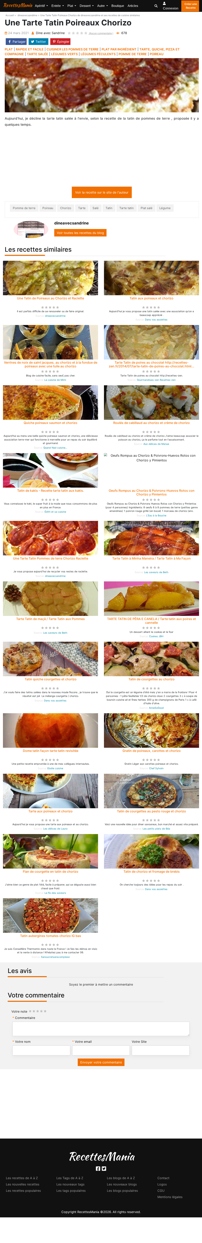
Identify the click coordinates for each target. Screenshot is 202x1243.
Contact (163, 1179)
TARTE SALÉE (37, 54)
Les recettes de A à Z (22, 1179)
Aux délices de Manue (156, 444)
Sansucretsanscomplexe (55, 957)
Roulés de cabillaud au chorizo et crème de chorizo (151, 424)
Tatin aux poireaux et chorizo (151, 299)
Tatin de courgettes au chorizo (151, 680)
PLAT (9, 49)
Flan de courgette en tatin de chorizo (50, 872)
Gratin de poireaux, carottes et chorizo (152, 751)
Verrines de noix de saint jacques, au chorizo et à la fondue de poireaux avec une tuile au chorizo (50, 365)
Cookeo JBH (156, 637)
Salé (96, 209)
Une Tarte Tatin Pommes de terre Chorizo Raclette (50, 559)
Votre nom (23, 1042)
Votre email (83, 1042)
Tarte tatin (126, 209)
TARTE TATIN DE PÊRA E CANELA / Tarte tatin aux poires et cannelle (151, 621)
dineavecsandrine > (28, 15)
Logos (162, 1185)
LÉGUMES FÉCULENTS (98, 54)
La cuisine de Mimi (55, 380)
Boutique (117, 5)
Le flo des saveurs (55, 893)
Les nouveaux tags (70, 1185)
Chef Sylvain (156, 769)
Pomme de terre (24, 209)
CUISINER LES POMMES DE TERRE (73, 49)
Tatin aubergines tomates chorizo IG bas (50, 937)
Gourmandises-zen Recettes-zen (156, 380)
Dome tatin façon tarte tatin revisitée (50, 751)
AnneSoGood (156, 708)
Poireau (47, 209)
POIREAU (157, 54)
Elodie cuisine (55, 769)
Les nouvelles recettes (22, 1185)
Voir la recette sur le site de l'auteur (101, 193)
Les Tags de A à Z (69, 1179)
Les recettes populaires (23, 1191)
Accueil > (11, 15)
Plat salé (146, 209)
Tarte (82, 209)
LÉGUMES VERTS (64, 54)
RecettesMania (17, 5)
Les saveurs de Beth (156, 573)
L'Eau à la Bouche (156, 516)
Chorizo (65, 209)
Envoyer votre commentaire (101, 1063)
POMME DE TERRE (133, 54)
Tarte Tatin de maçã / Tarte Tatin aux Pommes (50, 620)
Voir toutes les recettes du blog (80, 234)
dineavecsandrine (55, 316)
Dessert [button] (85, 5)
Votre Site (139, 1042)
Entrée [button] (56, 5)
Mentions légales (169, 1198)
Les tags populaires (71, 1191)
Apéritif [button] (40, 5)
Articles (133, 5)
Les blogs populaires (122, 1191)
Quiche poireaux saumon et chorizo (50, 424)
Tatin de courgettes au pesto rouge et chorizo (151, 812)
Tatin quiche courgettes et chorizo (51, 680)
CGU (161, 1191)
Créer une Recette (190, 5)
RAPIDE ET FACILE (30, 49)
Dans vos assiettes (156, 320)
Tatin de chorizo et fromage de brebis (151, 872)
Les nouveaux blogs (122, 1185)
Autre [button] (101, 5)
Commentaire (25, 1018)
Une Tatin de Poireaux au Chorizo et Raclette (50, 299)
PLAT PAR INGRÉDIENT (119, 49)
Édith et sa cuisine (55, 512)
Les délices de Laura (55, 829)
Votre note (19, 1012)
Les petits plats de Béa (156, 829)
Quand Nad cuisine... (55, 448)
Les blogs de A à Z (121, 1179)
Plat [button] (70, 5)
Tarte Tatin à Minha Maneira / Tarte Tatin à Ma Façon (151, 559)
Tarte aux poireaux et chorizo (50, 812)
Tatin (109, 209)
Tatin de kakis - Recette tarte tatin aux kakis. (50, 491)
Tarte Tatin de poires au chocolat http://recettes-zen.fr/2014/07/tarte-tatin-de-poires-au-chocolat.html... (151, 365)
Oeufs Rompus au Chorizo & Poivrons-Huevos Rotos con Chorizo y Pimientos (152, 493)
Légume (165, 209)
